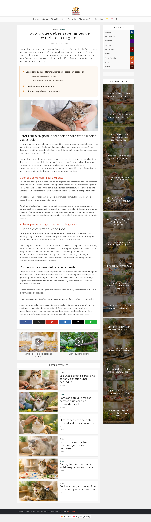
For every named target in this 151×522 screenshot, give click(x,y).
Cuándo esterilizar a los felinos (40, 86)
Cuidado (72, 19)
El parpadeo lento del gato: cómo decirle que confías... (118, 180)
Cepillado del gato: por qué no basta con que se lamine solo (78, 488)
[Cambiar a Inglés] (111, 18)
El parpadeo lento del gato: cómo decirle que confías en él (77, 423)
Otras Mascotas (58, 19)
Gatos (45, 19)
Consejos (98, 19)
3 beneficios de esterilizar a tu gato (43, 76)
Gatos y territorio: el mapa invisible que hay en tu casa (76, 466)
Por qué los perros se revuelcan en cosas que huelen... (118, 201)
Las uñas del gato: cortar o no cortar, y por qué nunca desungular (77, 378)
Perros (36, 19)
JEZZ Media (72, 511)
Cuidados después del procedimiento (43, 91)
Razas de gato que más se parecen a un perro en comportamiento (75, 401)
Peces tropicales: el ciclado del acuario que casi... (118, 413)
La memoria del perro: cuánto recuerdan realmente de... (119, 137)
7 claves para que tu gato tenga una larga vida (47, 80)
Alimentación (85, 19)
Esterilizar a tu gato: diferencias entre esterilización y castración (55, 72)
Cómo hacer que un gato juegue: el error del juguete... (118, 158)
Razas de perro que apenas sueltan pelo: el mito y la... (118, 286)
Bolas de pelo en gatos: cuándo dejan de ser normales (74, 445)
